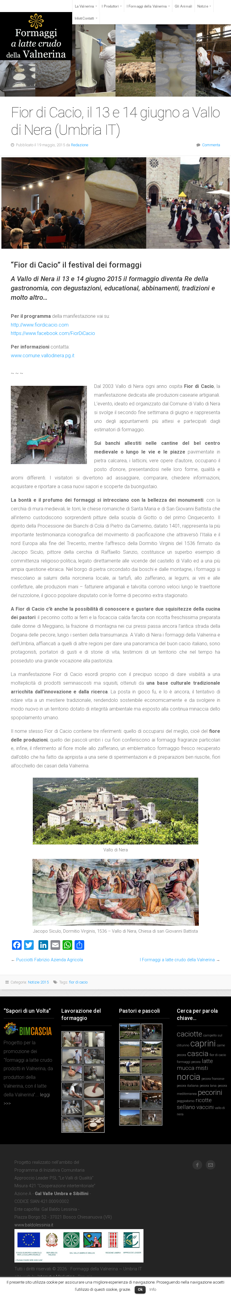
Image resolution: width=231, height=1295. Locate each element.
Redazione (79, 145)
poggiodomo (185, 1101)
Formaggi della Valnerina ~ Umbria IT (36, 36)
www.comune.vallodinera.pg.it (42, 355)
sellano (186, 1107)
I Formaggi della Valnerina (147, 6)
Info (152, 1289)
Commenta (211, 145)
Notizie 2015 (38, 982)
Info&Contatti (84, 18)
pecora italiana (188, 1086)
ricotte (204, 1100)
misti (202, 1067)
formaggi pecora (189, 1062)
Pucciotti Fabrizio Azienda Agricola (49, 959)
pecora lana (208, 1086)
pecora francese (213, 1079)
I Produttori (110, 6)
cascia (197, 1053)
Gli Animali (183, 6)
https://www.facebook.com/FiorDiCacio (53, 333)
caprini (203, 1043)
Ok (140, 1289)
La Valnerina (84, 6)
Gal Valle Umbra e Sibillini (61, 1193)
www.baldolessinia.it (33, 1225)
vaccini (205, 1107)
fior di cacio (78, 982)
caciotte (189, 1034)
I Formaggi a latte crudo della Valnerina (177, 959)
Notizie (202, 6)
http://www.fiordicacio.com (40, 325)
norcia (188, 1077)
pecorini (210, 1092)
